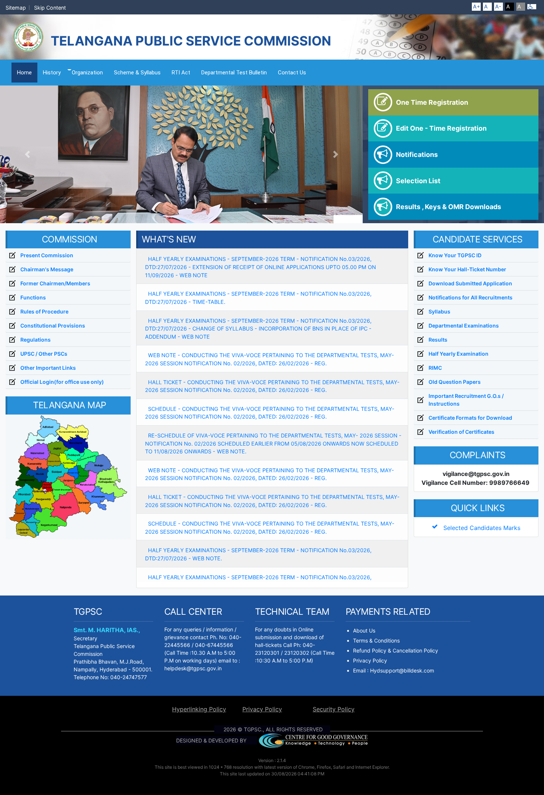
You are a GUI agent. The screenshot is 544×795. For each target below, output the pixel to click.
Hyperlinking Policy (199, 709)
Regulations (35, 339)
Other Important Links (48, 368)
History (52, 72)
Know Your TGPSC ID (455, 255)
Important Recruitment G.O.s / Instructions (466, 400)
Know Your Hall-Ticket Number (467, 269)
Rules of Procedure (44, 311)
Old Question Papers (455, 382)
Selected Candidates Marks (479, 527)
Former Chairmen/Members (55, 283)
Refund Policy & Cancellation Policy (395, 650)
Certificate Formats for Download (470, 418)
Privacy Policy (370, 660)
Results (438, 339)
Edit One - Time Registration (441, 128)
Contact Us (292, 72)
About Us (364, 630)
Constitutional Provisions (52, 325)
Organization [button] (87, 72)
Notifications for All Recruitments (471, 297)
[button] (27, 154)
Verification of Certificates (461, 432)
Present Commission (46, 255)
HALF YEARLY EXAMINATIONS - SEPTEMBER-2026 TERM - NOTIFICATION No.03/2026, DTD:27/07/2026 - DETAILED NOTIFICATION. (258, 581)
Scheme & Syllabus (137, 72)
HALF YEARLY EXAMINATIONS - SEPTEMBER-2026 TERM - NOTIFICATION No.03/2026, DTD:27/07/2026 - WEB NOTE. (258, 554)
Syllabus (439, 311)
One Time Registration (432, 102)
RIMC (435, 368)
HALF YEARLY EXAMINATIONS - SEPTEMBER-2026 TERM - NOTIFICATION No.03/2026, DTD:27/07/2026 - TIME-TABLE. (258, 298)
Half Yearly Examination (458, 353)
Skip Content (50, 7)
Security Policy (334, 709)
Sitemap (16, 7)
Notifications (417, 154)
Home (27, 72)
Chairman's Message (46, 269)
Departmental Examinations (464, 325)
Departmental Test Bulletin (234, 72)
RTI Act (181, 72)
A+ (476, 6)
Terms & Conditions (376, 640)
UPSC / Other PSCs (43, 353)
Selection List (418, 181)
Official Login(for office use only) (62, 382)
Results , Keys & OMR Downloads (448, 207)
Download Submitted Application (470, 283)
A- (498, 6)
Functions (33, 297)
